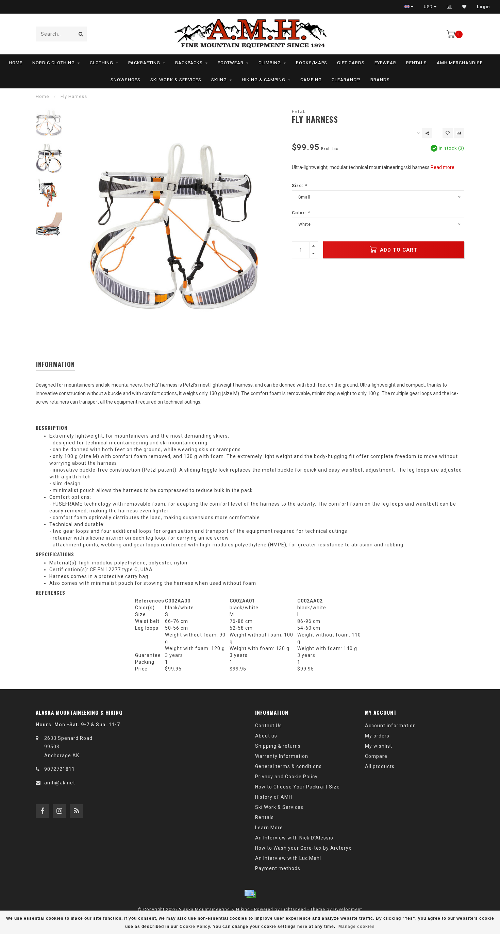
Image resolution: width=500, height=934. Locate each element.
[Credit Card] (250, 894)
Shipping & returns (278, 746)
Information (55, 364)
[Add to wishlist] (448, 133)
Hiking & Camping (263, 79)
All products (380, 766)
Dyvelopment (347, 909)
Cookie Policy (195, 926)
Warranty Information (281, 756)
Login (483, 6)
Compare (376, 756)
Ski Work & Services (175, 79)
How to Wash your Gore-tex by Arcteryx (303, 848)
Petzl (299, 111)
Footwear (231, 62)
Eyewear (385, 62)
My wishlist (378, 746)
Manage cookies (356, 926)
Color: (301, 212)
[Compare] (449, 6)
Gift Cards (351, 62)
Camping (311, 79)
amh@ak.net (59, 782)
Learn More (269, 827)
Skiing (219, 79)
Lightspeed (293, 909)
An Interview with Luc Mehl (288, 858)
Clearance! (346, 79)
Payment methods (277, 868)
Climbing (270, 62)
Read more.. (443, 167)
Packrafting (144, 62)
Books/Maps (311, 62)
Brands (380, 79)
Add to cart (397, 250)
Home (15, 62)
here (302, 926)
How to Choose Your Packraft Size (297, 786)
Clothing (101, 62)
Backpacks (189, 62)
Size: (299, 185)
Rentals (416, 62)
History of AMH (273, 797)
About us (266, 735)
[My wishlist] (464, 6)
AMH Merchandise (460, 62)
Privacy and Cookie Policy (286, 776)
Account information (390, 725)
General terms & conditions (288, 766)
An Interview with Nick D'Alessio (294, 837)
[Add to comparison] (459, 133)
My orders (377, 735)
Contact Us (268, 725)
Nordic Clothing (53, 62)
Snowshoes (125, 79)
